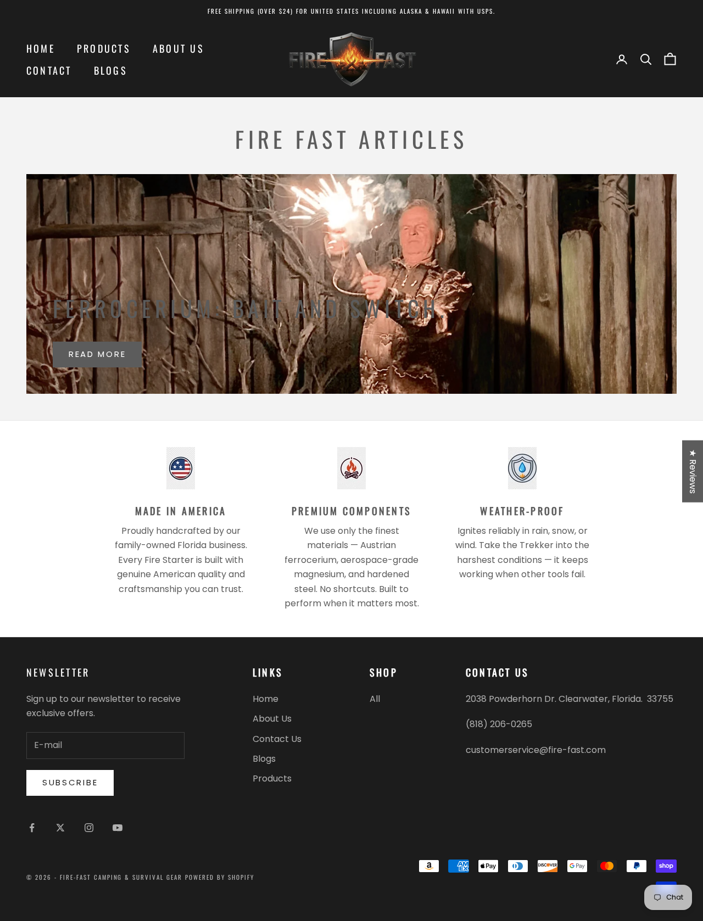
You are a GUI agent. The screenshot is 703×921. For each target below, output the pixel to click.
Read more (97, 354)
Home (40, 48)
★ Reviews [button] (693, 471)
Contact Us (277, 739)
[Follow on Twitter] (60, 827)
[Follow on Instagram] (88, 827)
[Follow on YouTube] (117, 827)
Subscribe (70, 782)
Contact (49, 70)
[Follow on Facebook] (31, 827)
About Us (178, 48)
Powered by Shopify (219, 877)
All (375, 699)
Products (104, 48)
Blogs (110, 70)
